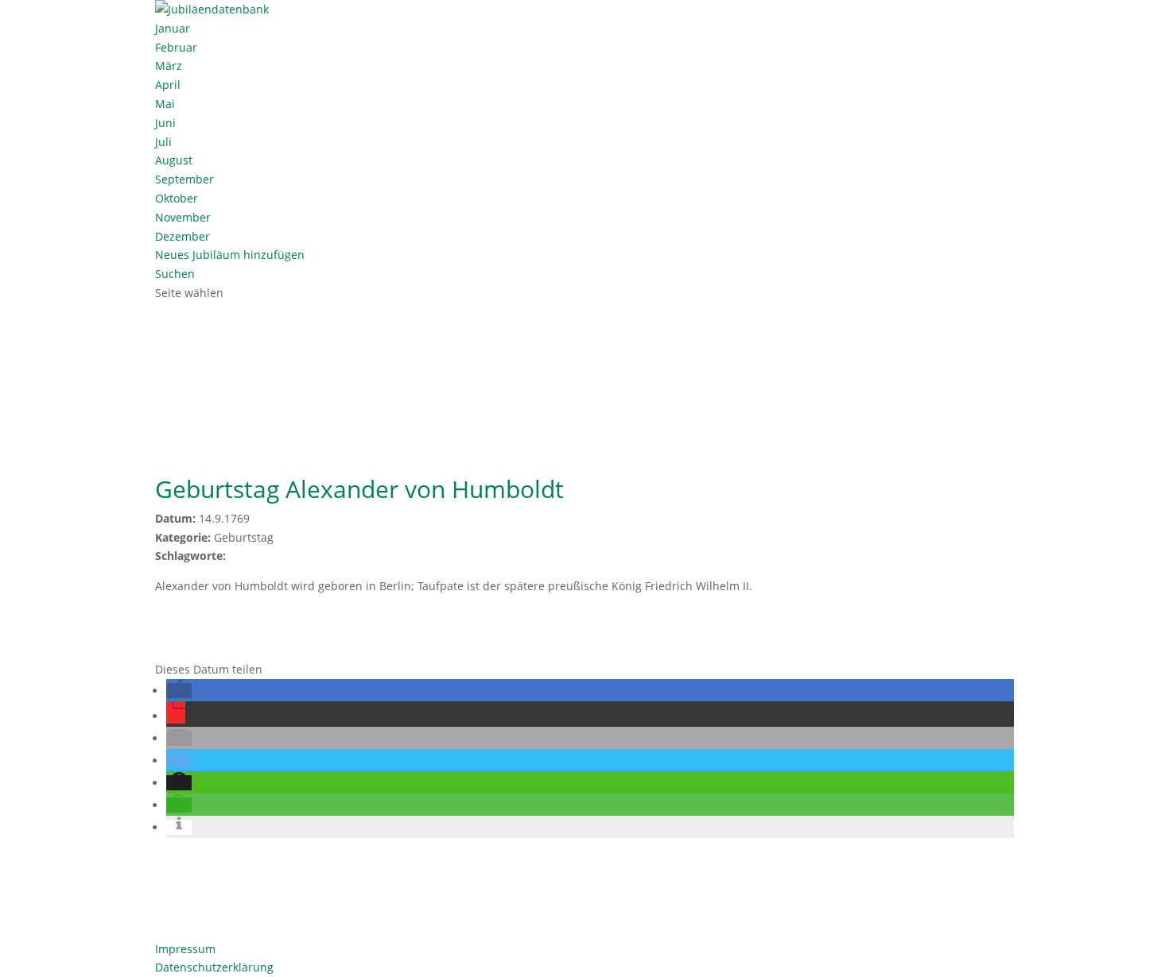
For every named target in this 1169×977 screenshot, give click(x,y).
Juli (163, 141)
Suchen (175, 273)
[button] (179, 690)
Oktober (176, 198)
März (168, 65)
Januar (172, 28)
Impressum (185, 948)
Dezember (182, 236)
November (183, 217)
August (173, 160)
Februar (176, 47)
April (168, 84)
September (184, 179)
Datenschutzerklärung (214, 967)
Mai (165, 103)
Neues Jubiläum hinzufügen (230, 254)
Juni (165, 122)
